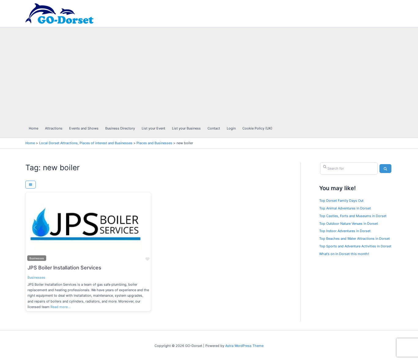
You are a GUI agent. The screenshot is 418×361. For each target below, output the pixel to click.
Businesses (36, 277)
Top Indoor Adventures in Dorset (345, 231)
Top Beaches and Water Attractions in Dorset (354, 238)
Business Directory (120, 128)
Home (33, 128)
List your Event (153, 128)
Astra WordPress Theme (244, 346)
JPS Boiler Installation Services (64, 268)
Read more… (60, 307)
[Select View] (30, 185)
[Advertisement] (150, 73)
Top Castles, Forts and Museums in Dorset (352, 216)
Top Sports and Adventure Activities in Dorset (355, 246)
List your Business (186, 128)
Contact (213, 128)
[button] (35, 227)
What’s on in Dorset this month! (344, 254)
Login (231, 128)
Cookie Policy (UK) (257, 128)
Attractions (53, 128)
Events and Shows (84, 128)
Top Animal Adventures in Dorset (345, 208)
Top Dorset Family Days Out (341, 200)
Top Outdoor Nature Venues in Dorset (348, 223)
